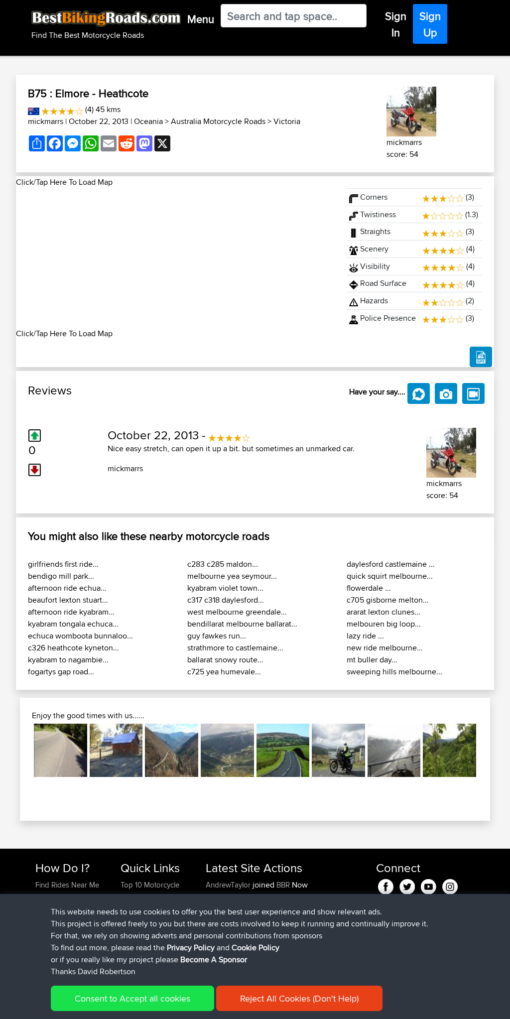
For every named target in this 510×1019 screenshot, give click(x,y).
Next (491, 751)
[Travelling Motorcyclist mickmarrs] (411, 110)
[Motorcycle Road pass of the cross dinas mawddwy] (338, 750)
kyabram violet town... (225, 588)
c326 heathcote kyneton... (73, 647)
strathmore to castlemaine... (235, 647)
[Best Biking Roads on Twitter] (407, 885)
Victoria (286, 121)
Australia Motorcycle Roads (218, 121)
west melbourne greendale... (237, 612)
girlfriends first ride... (63, 564)
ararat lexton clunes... (383, 612)
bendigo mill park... (61, 576)
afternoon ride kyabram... (71, 612)
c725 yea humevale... (224, 671)
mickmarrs (45, 121)
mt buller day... (372, 659)
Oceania (148, 121)
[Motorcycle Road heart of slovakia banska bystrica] (449, 750)
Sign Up (430, 24)
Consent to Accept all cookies (132, 998)
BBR (283, 885)
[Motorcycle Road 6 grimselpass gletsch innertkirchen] (227, 750)
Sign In (395, 24)
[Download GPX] (481, 357)
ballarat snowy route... (225, 659)
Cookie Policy (255, 947)
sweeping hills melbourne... (394, 671)
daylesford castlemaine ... (391, 564)
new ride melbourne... (385, 647)
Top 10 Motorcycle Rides (150, 891)
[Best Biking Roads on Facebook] (385, 885)
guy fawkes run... (216, 635)
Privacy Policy (191, 947)
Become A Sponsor (213, 959)
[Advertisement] (175, 258)
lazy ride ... (365, 635)
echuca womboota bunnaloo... (80, 635)
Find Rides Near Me (67, 885)
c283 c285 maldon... (222, 564)
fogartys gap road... (61, 671)
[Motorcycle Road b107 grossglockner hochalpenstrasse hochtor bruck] (394, 750)
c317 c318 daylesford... (225, 600)
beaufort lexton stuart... (68, 600)
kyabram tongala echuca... (73, 624)
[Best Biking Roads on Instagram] (450, 885)
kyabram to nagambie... (68, 659)
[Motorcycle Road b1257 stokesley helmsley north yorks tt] (283, 750)
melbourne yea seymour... (232, 576)
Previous (19, 751)
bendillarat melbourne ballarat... (242, 624)
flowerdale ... (369, 588)
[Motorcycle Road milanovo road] (171, 750)
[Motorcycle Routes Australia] (33, 109)
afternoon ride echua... (67, 588)
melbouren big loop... (384, 624)
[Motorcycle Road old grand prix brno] (60, 750)
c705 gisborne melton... (388, 600)
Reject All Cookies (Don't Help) (299, 998)
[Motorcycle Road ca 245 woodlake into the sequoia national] (116, 750)
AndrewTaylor (229, 885)
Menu (200, 19)
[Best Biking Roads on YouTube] (428, 885)
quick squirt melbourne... (390, 576)
